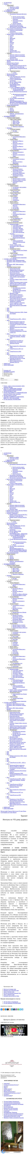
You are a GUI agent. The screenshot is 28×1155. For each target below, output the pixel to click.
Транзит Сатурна (14, 185)
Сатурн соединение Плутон (11, 1084)
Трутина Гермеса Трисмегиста (11, 1101)
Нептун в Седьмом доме (10, 989)
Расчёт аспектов (17, 23)
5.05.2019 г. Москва (18, 228)
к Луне (14, 72)
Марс (11, 41)
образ (5, 1087)
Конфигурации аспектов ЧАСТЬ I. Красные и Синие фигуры (18, 66)
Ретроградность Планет (13, 63)
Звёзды (14, 97)
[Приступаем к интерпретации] (22, 479)
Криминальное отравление (20, 257)
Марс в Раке (16, 121)
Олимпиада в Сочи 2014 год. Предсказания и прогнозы (17, 356)
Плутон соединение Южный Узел (12, 993)
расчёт (5, 1086)
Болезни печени (20, 95)
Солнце (12, 35)
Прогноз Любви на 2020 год (17, 323)
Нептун (12, 46)
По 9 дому (15, 194)
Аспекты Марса (13, 139)
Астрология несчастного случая (14, 222)
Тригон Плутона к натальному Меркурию (19, 172)
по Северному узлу (18, 218)
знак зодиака (7, 1090)
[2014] (9, 354)
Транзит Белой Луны (15, 190)
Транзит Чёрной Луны (15, 193)
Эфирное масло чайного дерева (18, 283)
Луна (11, 37)
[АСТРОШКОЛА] (13, 11)
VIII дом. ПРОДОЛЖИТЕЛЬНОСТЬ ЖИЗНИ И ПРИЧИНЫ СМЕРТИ (18, 101)
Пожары (12, 233)
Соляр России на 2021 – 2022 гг (18, 319)
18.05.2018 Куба (17, 227)
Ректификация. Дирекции (10, 1112)
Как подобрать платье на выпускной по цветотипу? (16, 295)
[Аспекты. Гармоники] (18, 64)
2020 (8, 320)
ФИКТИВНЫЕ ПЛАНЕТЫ (13, 112)
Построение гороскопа (12, 12)
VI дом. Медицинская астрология (18, 91)
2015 (8, 352)
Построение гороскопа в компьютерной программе (16, 25)
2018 (8, 339)
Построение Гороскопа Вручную (18, 14)
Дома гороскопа (11, 75)
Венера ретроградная (9, 1091)
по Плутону (16, 221)
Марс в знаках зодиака (15, 119)
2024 (8, 310)
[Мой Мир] (6, 1009)
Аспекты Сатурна (14, 157)
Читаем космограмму (12, 74)
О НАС (6, 4)
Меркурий (12, 38)
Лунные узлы (13, 50)
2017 (8, 344)
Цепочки (9, 53)
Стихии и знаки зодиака (16, 33)
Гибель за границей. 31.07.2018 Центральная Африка (19, 242)
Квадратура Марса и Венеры (20, 594)
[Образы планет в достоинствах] (23, 34)
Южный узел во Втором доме (11, 990)
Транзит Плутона (14, 216)
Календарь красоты (15, 272)
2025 (8, 309)
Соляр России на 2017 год (16, 348)
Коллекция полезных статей (13, 267)
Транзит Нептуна (14, 202)
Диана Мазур (10, 5)
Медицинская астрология (19, 94)
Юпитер (12, 42)
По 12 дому (16, 191)
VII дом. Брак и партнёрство (17, 98)
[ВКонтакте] (1, 1009)
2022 (8, 316)
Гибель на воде (13, 253)
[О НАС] (8, 4)
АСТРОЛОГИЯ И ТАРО (16, 271)
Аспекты (9, 133)
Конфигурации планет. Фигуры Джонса (17, 510)
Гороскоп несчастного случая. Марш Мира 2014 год (17, 359)
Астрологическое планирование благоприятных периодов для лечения (13, 1103)
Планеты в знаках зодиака (13, 117)
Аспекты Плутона (14, 167)
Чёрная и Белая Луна (15, 51)
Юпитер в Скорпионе (18, 126)
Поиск (2, 378)
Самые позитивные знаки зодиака (18, 282)
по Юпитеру (16, 200)
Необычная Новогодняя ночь (17, 321)
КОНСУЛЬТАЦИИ (9, 365)
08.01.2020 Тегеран (17, 231)
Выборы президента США (16, 329)
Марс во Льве (16, 122)
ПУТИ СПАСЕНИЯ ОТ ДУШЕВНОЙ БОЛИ (19, 89)
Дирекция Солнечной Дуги (17, 274)
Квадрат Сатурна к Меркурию (17, 162)
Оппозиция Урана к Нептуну (20, 627)
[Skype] (20, 1009)
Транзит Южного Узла (15, 219)
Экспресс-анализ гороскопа (11, 1109)
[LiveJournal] (14, 1009)
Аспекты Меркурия (14, 135)
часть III (12, 110)
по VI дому (15, 207)
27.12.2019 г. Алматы (18, 229)
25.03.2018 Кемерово (18, 235)
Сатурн (12, 43)
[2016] (9, 350)
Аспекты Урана (13, 177)
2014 (8, 354)
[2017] (9, 788)
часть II (12, 109)
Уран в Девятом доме (9, 994)
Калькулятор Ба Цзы (15, 268)
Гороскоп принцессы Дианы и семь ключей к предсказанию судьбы (17, 277)
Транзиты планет (11, 184)
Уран (11, 45)
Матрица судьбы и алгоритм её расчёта (14, 1117)
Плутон (12, 47)
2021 (8, 317)
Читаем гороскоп (11, 106)
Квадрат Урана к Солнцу (19, 178)
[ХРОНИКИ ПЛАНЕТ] (15, 564)
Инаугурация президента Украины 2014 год (16, 361)
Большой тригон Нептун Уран (11, 996)
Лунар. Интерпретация (13, 105)
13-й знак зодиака (14, 8)
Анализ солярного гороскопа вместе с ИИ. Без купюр (17, 303)
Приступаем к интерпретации (14, 28)
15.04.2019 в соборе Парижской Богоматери (19, 237)
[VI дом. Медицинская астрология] (10, 93)
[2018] (9, 339)
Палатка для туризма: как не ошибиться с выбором (17, 300)
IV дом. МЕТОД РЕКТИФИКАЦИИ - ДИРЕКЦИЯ (15, 85)
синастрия (6, 1083)
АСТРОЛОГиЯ (7, 2)
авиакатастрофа (8, 1095)
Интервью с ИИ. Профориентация (15, 260)
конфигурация (7, 1089)
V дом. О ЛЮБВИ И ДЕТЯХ (17, 87)
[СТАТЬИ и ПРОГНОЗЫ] (16, 259)
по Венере (15, 197)
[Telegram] (22, 1009)
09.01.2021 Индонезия (18, 232)
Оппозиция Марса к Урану (19, 149)
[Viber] (16, 1009)
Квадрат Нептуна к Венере (20, 166)
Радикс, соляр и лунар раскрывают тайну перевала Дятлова (17, 246)
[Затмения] (12, 128)
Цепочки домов (14, 58)
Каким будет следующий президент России (16, 342)
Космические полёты (15, 249)
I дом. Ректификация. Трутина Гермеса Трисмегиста (17, 77)
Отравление (13, 256)
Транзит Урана (13, 195)
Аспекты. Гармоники (12, 64)
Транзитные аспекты (15, 71)
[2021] (9, 761)
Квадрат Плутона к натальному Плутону (18, 169)
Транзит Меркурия (14, 209)
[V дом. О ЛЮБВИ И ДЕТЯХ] (25, 535)
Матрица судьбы (14, 293)
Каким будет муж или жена (11, 1108)
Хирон (11, 49)
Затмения (9, 128)
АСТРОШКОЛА (8, 11)
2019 (8, 333)
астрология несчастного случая (12, 1093)
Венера (11, 39)
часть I (11, 108)
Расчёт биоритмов (8, 1107)
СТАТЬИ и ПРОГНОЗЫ (10, 259)
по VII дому (16, 208)
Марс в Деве (16, 123)
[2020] (9, 764)
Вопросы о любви (14, 7)
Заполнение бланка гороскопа (18, 21)
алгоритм (6, 1094)
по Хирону (15, 188)
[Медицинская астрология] (26, 94)
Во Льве (15, 130)
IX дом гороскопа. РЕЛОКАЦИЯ (18, 103)
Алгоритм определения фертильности (13, 1113)
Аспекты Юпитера (14, 150)
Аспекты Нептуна (14, 164)
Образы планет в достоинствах (15, 34)
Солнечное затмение (15, 129)
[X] (8, 1009)
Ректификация (13, 286)
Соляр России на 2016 (15, 351)
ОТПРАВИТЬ (17, 1152)
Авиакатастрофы (14, 224)
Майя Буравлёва (11, 9)
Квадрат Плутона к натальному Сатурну (18, 175)
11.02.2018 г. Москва (18, 225)
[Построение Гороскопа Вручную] (10, 15)
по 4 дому (15, 198)
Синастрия (6, 1111)
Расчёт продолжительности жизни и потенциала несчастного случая (13, 1115)
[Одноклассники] (3, 1009)
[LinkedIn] (12, 1009)
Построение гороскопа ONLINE (18, 27)
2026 (8, 308)
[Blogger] (10, 1009)
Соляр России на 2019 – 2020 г (17, 335)
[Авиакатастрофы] (19, 224)
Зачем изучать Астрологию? (17, 270)
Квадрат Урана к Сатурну (19, 180)
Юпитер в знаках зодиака (16, 125)
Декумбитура (7, 1105)
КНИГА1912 (7, 363)
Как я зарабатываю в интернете (18, 285)
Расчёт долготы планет (18, 16)
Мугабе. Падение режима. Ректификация (19, 291)
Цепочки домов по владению (17, 54)
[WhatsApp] (18, 1009)
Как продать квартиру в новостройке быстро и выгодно (18, 298)
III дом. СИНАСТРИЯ (15, 82)
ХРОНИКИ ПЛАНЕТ (9, 116)
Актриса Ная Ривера (18, 254)
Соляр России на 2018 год (16, 340)
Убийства (12, 239)
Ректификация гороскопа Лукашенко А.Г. (19, 288)
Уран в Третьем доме (9, 991)
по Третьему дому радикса (19, 187)
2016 (8, 350)
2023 (8, 315)
